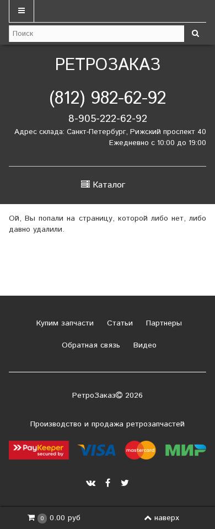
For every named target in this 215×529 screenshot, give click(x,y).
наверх (166, 517)
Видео (144, 345)
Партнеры (162, 323)
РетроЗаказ (107, 65)
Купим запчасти (64, 323)
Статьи (118, 323)
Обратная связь (89, 345)
